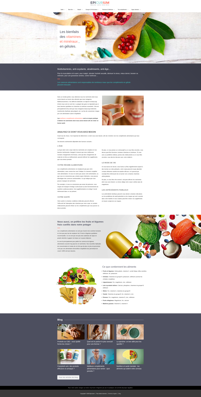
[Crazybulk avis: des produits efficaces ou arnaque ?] (71, 356)
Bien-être (70, 9)
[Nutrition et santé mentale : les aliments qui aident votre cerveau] (130, 356)
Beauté (79, 9)
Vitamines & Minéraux (107, 9)
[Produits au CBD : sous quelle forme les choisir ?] (71, 332)
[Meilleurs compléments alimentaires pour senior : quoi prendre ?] (100, 356)
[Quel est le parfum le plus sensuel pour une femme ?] (100, 332)
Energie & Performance (91, 9)
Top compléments (122, 9)
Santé (62, 9)
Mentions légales (112, 393)
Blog (119, 393)
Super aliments (135, 9)
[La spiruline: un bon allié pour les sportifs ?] (130, 332)
